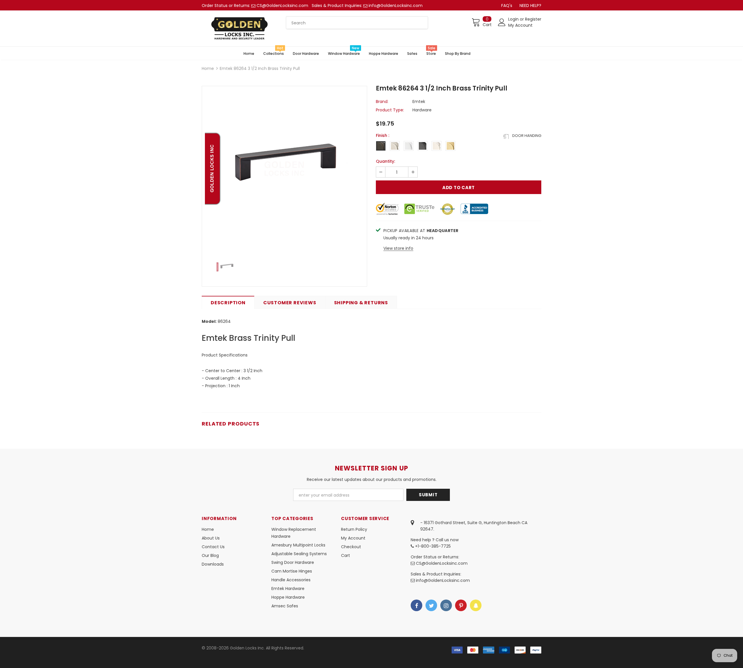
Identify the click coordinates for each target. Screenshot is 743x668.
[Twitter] (431, 605)
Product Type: (390, 110)
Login (514, 19)
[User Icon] (502, 22)
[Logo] (239, 28)
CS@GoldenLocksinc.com (282, 5)
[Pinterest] (461, 605)
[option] (284, 168)
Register (533, 19)
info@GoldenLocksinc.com (396, 5)
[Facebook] (416, 605)
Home (208, 68)
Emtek (418, 101)
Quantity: (385, 161)
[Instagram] (446, 605)
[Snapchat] (475, 605)
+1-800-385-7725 (432, 546)
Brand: (382, 101)
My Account (520, 25)
